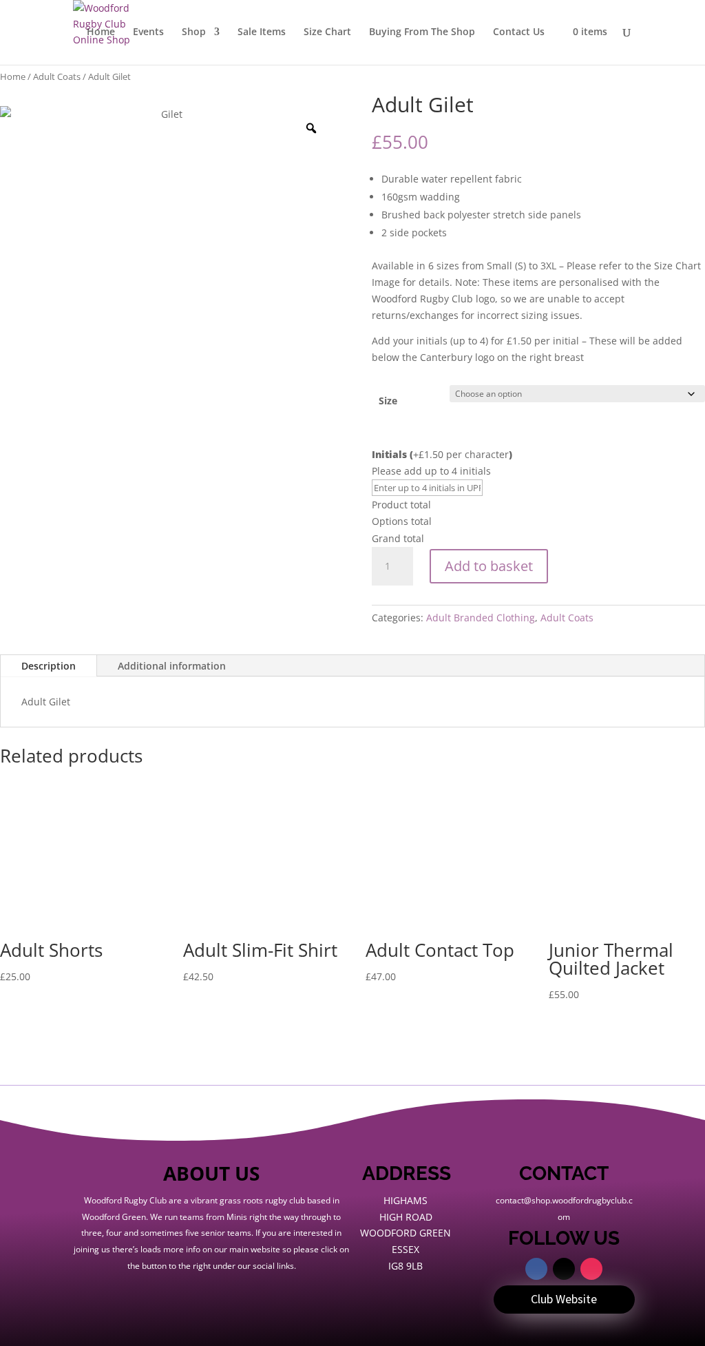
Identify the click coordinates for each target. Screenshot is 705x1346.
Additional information (172, 665)
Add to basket (489, 566)
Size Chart (327, 32)
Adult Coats (57, 76)
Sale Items (262, 32)
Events (148, 32)
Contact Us (519, 32)
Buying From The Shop (422, 32)
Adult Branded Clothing (480, 617)
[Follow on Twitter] (564, 1269)
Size (388, 400)
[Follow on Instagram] (591, 1269)
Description (48, 665)
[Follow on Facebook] (536, 1269)
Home (101, 32)
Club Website (564, 1299)
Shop (194, 32)
